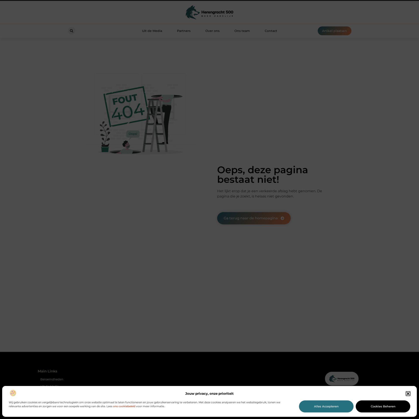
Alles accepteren (326, 406)
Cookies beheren (383, 406)
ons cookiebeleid (124, 406)
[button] (408, 393)
